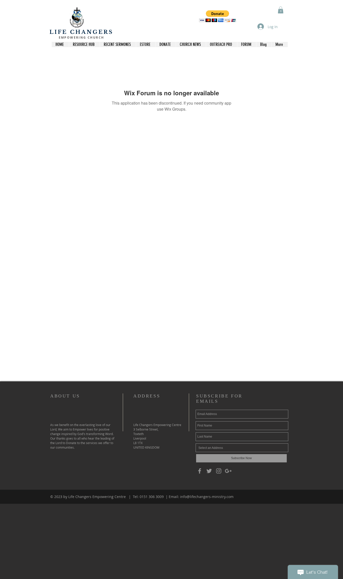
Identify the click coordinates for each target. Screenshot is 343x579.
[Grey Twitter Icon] (209, 470)
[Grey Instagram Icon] (218, 470)
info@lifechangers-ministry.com (207, 496)
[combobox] (242, 447)
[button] (217, 16)
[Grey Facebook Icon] (199, 470)
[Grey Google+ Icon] (228, 470)
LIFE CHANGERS (81, 32)
